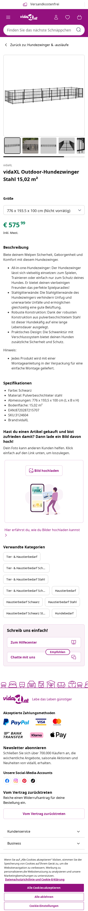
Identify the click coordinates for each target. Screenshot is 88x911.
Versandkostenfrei (44, 4)
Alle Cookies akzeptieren (44, 888)
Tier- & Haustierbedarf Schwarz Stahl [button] (27, 591)
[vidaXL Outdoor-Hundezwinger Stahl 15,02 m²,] (44, 95)
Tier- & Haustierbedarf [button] (21, 557)
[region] (44, 882)
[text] (14, 225)
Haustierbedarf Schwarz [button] (22, 602)
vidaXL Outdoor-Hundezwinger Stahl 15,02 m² (41, 175)
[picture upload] (44, 499)
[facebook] (7, 781)
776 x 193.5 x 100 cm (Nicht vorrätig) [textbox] (38, 210)
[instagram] (16, 781)
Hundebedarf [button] (64, 613)
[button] (44, 832)
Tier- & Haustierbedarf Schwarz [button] (27, 568)
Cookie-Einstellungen (44, 906)
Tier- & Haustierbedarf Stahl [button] (25, 579)
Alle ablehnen (44, 897)
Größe (8, 198)
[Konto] (56, 17)
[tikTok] (33, 781)
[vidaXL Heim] (29, 17)
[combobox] (44, 30)
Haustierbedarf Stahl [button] (62, 602)
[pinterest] (24, 781)
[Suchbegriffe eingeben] (78, 29)
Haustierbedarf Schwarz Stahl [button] (26, 613)
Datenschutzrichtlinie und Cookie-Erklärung (34, 879)
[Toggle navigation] (8, 17)
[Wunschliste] (67, 17)
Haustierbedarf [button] (65, 591)
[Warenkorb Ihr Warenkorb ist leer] (79, 17)
